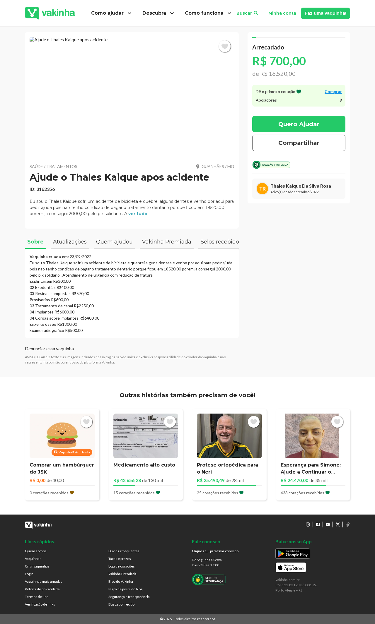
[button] (132, 96)
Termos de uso (36, 596)
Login (29, 574)
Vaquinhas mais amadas (43, 581)
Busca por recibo (121, 604)
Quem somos (36, 551)
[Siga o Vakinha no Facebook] (318, 524)
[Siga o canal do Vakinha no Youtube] (327, 524)
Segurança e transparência (129, 596)
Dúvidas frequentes (123, 551)
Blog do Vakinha (120, 581)
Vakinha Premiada (122, 574)
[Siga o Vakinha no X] (337, 524)
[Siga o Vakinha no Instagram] (308, 524)
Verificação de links (40, 604)
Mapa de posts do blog (125, 589)
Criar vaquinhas (37, 566)
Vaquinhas (33, 558)
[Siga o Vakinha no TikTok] (347, 524)
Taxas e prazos (119, 558)
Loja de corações (121, 566)
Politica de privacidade (42, 589)
